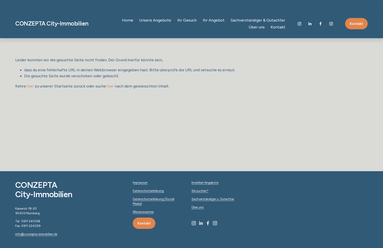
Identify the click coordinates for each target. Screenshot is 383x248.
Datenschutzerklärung (148, 190)
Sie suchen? (200, 190)
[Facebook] (320, 24)
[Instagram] (299, 24)
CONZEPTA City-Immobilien (51, 23)
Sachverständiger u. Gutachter (213, 199)
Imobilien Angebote (205, 182)
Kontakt (278, 27)
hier (30, 86)
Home (127, 20)
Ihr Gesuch (187, 20)
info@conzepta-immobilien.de (36, 234)
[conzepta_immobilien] (331, 24)
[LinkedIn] (310, 24)
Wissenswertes (143, 212)
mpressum (140, 182)
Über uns (257, 27)
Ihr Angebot (214, 20)
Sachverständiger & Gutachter (258, 20)
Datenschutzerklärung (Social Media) (153, 201)
